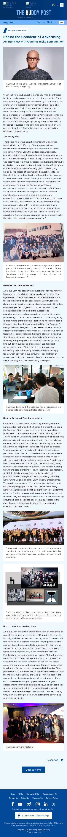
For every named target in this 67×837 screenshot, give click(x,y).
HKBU (20, 794)
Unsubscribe (37, 798)
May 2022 (8, 22)
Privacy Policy (52, 798)
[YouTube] (20, 804)
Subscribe (25, 798)
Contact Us (13, 798)
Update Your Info (49, 794)
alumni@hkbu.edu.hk (48, 825)
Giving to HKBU (32, 794)
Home (12, 794)
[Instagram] (38, 804)
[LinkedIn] (45, 804)
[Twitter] (54, 804)
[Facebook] (13, 804)
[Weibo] (29, 804)
